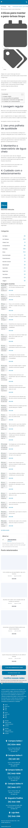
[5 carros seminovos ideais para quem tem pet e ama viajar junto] (4, 455)
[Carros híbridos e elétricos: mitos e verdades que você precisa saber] (4, 475)
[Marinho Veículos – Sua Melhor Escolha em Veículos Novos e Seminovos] (12, 2)
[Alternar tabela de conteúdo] (21, 94)
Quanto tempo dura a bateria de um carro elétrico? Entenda (14, 655)
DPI (10, 826)
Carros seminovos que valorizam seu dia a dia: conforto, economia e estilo (17, 397)
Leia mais (11, 290)
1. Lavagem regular (6, 96)
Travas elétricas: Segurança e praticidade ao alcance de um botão (17, 346)
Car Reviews (5, 239)
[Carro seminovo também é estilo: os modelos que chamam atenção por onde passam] (4, 435)
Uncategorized (6, 277)
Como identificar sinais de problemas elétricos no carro (17, 494)
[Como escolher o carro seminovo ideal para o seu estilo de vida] (4, 417)
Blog (9, 6)
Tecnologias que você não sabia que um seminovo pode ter (17, 444)
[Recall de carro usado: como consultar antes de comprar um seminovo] (4, 523)
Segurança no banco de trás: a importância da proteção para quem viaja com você (17, 387)
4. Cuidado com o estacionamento (11, 101)
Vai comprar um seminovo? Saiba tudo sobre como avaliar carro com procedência (18, 336)
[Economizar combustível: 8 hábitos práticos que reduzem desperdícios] (14, 617)
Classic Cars (5, 242)
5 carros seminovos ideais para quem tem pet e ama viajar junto (17, 454)
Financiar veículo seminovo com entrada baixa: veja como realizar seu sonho (17, 376)
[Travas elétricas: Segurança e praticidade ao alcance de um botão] (4, 348)
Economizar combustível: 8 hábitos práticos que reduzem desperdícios (14, 628)
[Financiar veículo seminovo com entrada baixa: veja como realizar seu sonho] (4, 377)
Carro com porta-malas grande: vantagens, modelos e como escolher (17, 315)
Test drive (5, 274)
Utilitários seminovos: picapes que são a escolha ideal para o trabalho (18, 406)
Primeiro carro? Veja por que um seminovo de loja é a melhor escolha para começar (17, 464)
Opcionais (5, 268)
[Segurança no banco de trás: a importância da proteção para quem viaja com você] (4, 388)
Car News (4, 236)
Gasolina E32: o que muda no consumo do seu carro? (18, 512)
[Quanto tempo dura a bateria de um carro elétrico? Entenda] (14, 645)
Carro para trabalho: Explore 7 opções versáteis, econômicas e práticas (17, 366)
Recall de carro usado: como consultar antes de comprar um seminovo (17, 521)
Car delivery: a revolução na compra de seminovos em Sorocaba (18, 295)
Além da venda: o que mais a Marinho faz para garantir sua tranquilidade (17, 424)
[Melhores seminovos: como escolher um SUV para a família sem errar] (4, 288)
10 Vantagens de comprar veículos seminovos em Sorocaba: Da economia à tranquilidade (18, 356)
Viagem (4, 281)
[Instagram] (16, 675)
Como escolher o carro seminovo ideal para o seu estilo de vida (18, 415)
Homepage (3, 6)
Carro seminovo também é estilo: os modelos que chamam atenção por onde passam (17, 435)
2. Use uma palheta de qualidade (11, 98)
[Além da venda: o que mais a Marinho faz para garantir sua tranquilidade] (4, 426)
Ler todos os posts (5, 530)
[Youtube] (11, 675)
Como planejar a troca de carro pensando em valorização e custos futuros (17, 484)
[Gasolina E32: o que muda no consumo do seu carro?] (4, 514)
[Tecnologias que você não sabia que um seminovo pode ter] (4, 446)
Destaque (4, 249)
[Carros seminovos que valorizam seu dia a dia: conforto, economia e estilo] (4, 399)
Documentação (6, 255)
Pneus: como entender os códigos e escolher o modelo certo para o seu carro (17, 305)
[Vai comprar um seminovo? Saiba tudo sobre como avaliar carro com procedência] (4, 337)
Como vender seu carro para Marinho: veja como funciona (17, 503)
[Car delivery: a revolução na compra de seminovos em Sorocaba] (4, 297)
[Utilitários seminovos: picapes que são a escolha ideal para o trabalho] (4, 408)
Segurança (5, 271)
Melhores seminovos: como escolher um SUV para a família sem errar (17, 286)
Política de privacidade (6, 824)
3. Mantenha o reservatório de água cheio (13, 99)
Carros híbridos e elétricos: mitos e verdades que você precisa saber (17, 474)
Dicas (5, 69)
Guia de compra (6, 261)
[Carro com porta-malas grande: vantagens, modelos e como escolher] (4, 317)
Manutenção (5, 265)
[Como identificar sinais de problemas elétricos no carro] (4, 496)
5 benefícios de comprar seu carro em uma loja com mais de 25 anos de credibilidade (17, 325)
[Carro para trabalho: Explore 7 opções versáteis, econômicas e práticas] (4, 368)
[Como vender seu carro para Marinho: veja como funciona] (4, 505)
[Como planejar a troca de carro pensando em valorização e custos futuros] (4, 485)
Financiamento (6, 258)
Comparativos (6, 245)
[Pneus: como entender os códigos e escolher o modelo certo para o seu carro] (4, 306)
